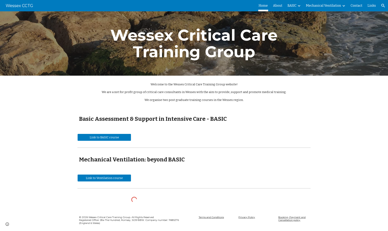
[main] (194, 43)
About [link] (277, 5)
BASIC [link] (292, 5)
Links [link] (372, 5)
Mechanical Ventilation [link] (323, 5)
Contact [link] (356, 5)
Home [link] (263, 5)
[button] (383, 6)
